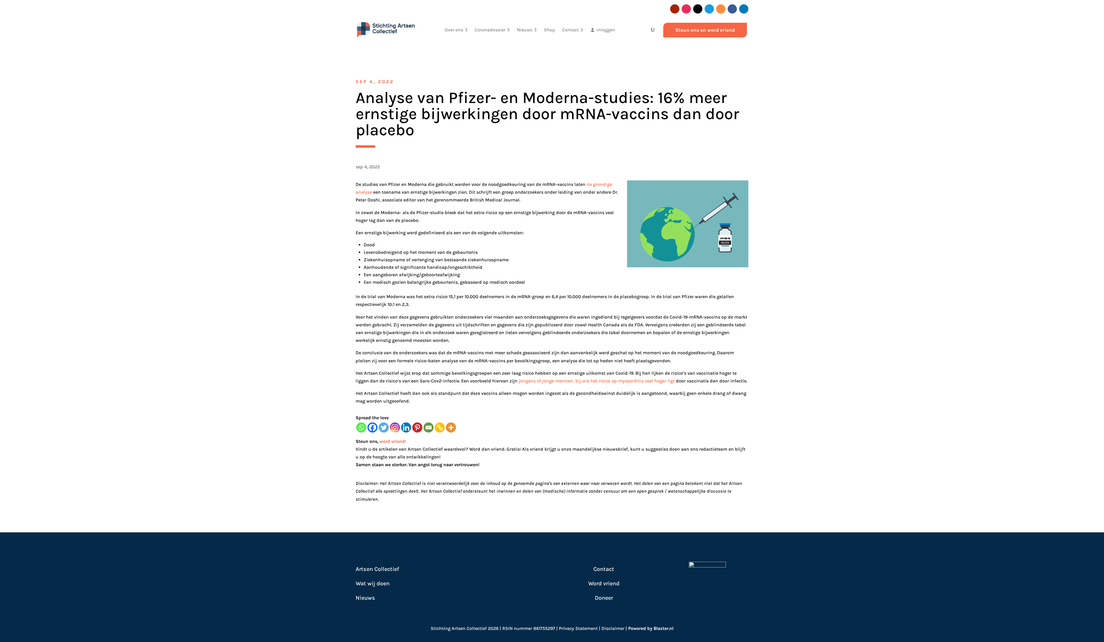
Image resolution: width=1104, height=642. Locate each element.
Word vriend (604, 583)
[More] (451, 427)
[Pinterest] (417, 427)
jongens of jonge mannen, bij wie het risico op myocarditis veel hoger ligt (597, 381)
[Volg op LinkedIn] (743, 9)
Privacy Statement (578, 628)
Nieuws (365, 598)
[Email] (428, 427)
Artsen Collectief (377, 569)
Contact (603, 569)
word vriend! (392, 441)
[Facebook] (372, 427)
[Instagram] (395, 427)
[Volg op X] (697, 9)
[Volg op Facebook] (732, 9)
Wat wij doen (373, 583)
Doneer (604, 598)
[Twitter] (384, 427)
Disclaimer (612, 628)
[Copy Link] (440, 427)
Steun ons (366, 441)
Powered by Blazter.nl (651, 628)
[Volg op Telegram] (709, 9)
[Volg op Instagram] (686, 9)
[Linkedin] (406, 427)
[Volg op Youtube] (674, 9)
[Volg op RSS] (720, 9)
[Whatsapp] (361, 427)
